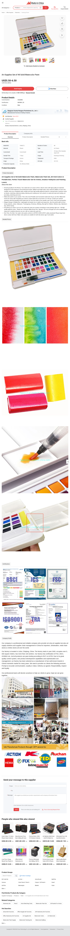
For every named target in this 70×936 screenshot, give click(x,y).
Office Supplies (9, 12)
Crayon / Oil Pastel (40, 882)
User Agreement (44, 929)
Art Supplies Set (27, 916)
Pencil (15, 903)
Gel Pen (4, 885)
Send (16, 809)
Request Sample (30, 92)
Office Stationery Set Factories (11, 916)
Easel (53, 882)
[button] (62, 136)
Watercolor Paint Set (41, 903)
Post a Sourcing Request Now (51, 809)
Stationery (17, 12)
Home (3, 12)
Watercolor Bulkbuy (40, 920)
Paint (53, 885)
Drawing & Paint (25, 12)
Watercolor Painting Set (25, 920)
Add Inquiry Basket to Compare (35, 66)
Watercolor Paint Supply (9, 920)
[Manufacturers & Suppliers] (35, 3)
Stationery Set (6, 903)
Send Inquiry (18, 88)
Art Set (20, 879)
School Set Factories (8, 912)
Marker (37, 885)
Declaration (52, 929)
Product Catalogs (26, 875)
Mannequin (21, 885)
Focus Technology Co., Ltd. (24, 929)
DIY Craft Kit (5, 879)
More (3, 923)
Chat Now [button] (53, 89)
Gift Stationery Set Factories (42, 912)
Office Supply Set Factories (24, 912)
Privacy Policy (60, 929)
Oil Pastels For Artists (56, 903)
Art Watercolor (51, 916)
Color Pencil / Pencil (23, 882)
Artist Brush (38, 879)
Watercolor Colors (39, 916)
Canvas (4, 882)
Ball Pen (54, 879)
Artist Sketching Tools (26, 903)
